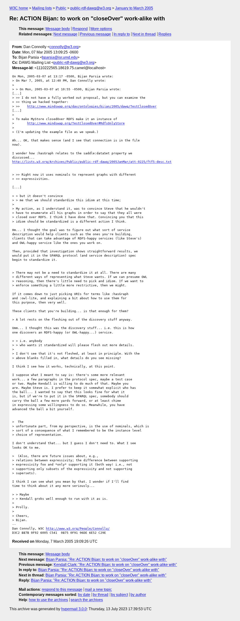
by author (138, 595)
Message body (57, 29)
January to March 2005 (134, 8)
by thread (100, 595)
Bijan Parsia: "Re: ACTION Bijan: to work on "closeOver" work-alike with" (106, 559)
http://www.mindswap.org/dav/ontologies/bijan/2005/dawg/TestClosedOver (92, 106)
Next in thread (144, 34)
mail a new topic (98, 589)
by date (84, 595)
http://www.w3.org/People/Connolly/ (78, 528)
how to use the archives (48, 600)
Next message (65, 34)
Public (61, 8)
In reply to (122, 34)
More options (101, 29)
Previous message (95, 34)
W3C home (18, 8)
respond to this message (62, 589)
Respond (80, 29)
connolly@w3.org (64, 47)
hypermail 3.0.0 (74, 609)
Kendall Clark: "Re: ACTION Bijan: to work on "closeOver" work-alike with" (115, 565)
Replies (164, 34)
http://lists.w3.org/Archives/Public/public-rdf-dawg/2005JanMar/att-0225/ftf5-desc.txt (92, 161)
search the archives (87, 600)
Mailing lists (42, 8)
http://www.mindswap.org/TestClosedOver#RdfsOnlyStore (76, 123)
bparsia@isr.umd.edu (59, 57)
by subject (119, 595)
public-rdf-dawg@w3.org (90, 8)
